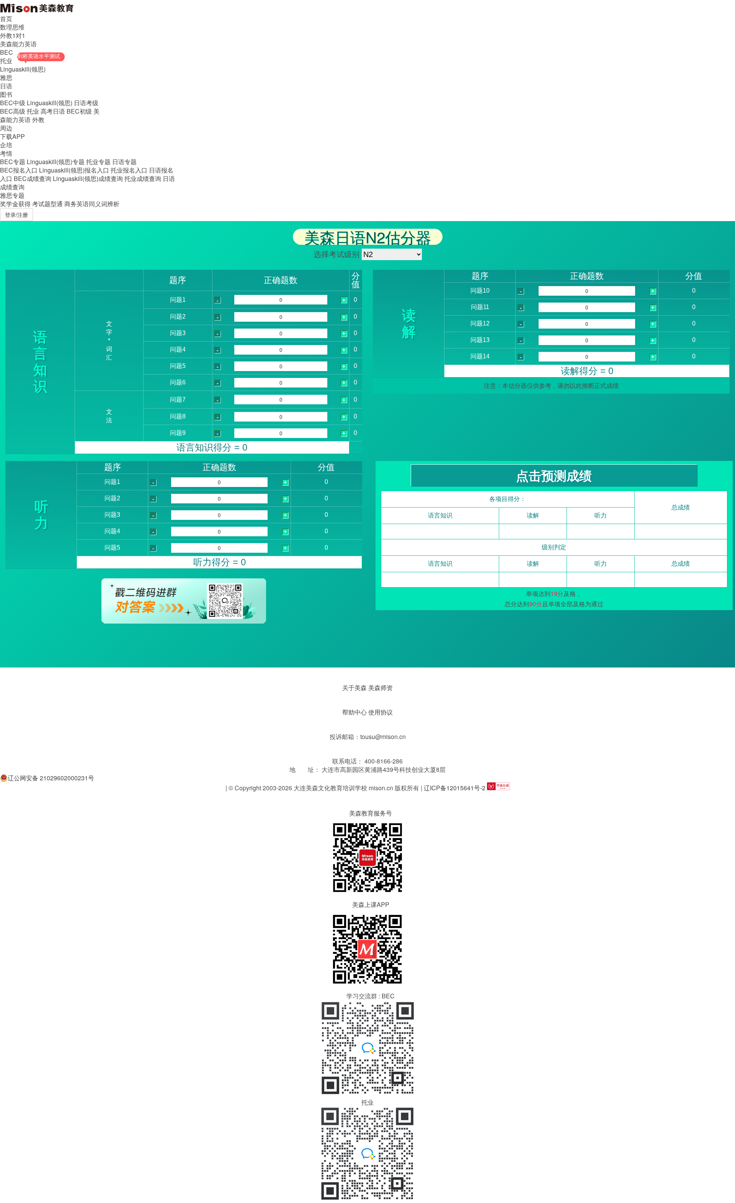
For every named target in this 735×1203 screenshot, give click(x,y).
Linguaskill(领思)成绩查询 (88, 178)
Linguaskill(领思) (23, 69)
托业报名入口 (129, 170)
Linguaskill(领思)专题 (56, 161)
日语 (6, 85)
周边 (6, 128)
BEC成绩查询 (32, 178)
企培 (6, 144)
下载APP (12, 136)
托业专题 (98, 161)
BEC (6, 52)
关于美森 (354, 687)
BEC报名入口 (19, 170)
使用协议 (380, 712)
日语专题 (124, 161)
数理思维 (12, 27)
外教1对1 (12, 35)
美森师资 (380, 687)
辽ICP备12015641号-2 (454, 787)
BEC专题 (12, 161)
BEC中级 (12, 102)
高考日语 (53, 111)
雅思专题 (12, 195)
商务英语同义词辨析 (91, 203)
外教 (38, 119)
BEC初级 (79, 111)
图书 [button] (6, 94)
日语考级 (86, 102)
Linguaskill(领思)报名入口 (74, 170)
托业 (6, 60)
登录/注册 (16, 214)
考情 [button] (6, 153)
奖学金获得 (15, 203)
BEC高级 (12, 111)
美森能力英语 (18, 43)
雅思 (6, 77)
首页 (6, 18)
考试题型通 (47, 203)
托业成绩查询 (142, 178)
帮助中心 (354, 712)
